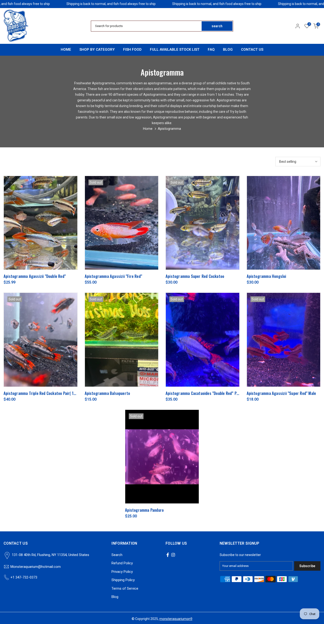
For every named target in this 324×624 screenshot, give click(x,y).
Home (148, 129)
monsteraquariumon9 (175, 619)
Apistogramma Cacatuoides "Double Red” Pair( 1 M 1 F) (210, 393)
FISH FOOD (132, 49)
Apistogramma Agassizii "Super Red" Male (281, 393)
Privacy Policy (122, 572)
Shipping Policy (123, 580)
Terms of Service (124, 588)
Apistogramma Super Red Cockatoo (195, 276)
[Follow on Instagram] (173, 555)
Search (116, 555)
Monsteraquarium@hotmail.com (35, 567)
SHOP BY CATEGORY (97, 49)
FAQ (211, 49)
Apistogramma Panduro (144, 510)
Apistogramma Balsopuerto (107, 393)
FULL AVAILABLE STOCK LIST (174, 49)
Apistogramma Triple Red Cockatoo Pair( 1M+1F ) (44, 393)
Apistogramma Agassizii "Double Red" (35, 276)
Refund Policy (122, 563)
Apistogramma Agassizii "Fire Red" (113, 276)
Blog (114, 597)
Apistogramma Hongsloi (266, 276)
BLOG (228, 49)
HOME (66, 49)
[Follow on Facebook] (168, 555)
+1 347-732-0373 (23, 577)
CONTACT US (252, 49)
